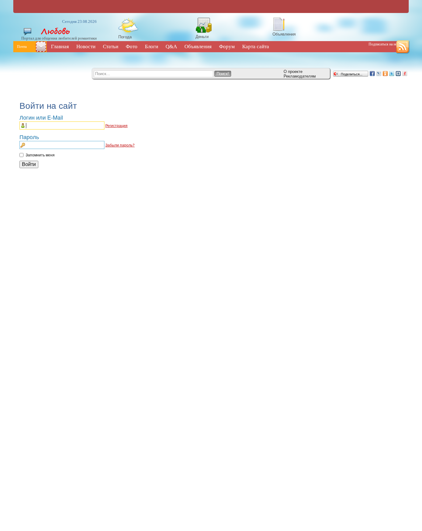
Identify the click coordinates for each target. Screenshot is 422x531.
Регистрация (116, 125)
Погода (125, 37)
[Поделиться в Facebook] (372, 73)
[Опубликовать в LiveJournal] (378, 73)
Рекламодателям (300, 76)
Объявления (284, 34)
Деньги (202, 36)
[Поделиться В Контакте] (398, 73)
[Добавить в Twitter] (391, 73)
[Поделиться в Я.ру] (404, 73)
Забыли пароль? (120, 144)
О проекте (293, 71)
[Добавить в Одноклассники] (385, 73)
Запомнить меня (40, 154)
